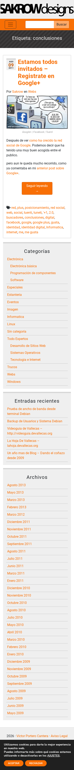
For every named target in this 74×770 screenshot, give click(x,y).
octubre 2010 (17, 603)
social (18, 213)
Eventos (13, 302)
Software (16, 280)
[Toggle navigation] (10, 24)
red (13, 208)
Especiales (15, 287)
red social (58, 208)
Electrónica (15, 259)
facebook (13, 222)
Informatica (54, 227)
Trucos (12, 367)
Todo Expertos (17, 339)
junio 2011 (15, 566)
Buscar (62, 24)
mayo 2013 (15, 492)
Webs (32, 92)
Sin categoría (16, 331)
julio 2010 (15, 617)
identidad (13, 227)
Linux (11, 324)
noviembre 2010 (19, 595)
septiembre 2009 (19, 684)
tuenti (28, 213)
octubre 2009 (17, 676)
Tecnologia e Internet (25, 360)
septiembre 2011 (19, 544)
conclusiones (34, 217)
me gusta (31, 232)
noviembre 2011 (19, 529)
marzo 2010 (16, 639)
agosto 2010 (16, 610)
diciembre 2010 (18, 588)
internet (11, 232)
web (9, 213)
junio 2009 (15, 706)
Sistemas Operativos (25, 353)
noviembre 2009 (19, 669)
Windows (14, 382)
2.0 (51, 213)
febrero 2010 (16, 647)
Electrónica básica (23, 266)
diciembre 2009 (18, 662)
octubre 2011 (17, 537)
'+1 (45, 213)
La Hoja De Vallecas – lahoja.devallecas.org (23, 443)
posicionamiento (37, 208)
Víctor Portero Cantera (32, 736)
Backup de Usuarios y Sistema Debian (34, 421)
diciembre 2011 (18, 522)
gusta (55, 222)
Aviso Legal (59, 736)
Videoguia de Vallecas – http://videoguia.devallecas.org (29, 431)
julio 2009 (15, 698)
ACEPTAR (13, 763)
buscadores (14, 217)
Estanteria (14, 295)
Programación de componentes (33, 273)
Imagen (12, 309)
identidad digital (33, 227)
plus (20, 208)
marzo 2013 (16, 500)
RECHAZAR (36, 763)
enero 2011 (15, 581)
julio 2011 (15, 559)
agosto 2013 (16, 485)
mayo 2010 (15, 625)
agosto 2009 (16, 691)
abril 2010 (14, 632)
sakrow (18, 92)
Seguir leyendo (37, 188)
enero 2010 (15, 654)
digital (49, 217)
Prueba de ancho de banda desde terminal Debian (31, 411)
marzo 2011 (16, 573)
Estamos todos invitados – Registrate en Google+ (38, 72)
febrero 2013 (16, 507)
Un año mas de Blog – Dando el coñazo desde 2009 (36, 455)
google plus (41, 222)
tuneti (38, 213)
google (26, 222)
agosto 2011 (16, 551)
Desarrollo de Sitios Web (28, 346)
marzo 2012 (16, 514)
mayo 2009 (15, 713)
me (21, 232)
